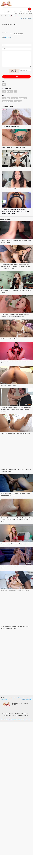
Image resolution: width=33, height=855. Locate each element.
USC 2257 (3, 719)
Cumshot (9, 91)
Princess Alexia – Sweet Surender (11, 188)
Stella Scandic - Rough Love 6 (9, 338)
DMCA (7, 719)
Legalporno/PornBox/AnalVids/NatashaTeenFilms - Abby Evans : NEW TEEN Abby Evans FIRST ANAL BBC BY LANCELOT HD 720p (16, 266)
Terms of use (19, 719)
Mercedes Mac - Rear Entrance (10, 168)
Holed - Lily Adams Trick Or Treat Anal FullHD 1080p (15, 433)
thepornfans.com (21, 13)
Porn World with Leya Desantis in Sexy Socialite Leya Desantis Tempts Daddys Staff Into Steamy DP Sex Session (16, 409)
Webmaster (24, 719)
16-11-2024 (4, 32)
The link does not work (26, 18)
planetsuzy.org (12, 697)
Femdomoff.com (7, 11)
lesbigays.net (29, 697)
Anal (6, 15)
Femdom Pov (22, 98)
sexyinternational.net (27, 699)
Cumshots (14, 98)
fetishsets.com (20, 697)
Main (2, 15)
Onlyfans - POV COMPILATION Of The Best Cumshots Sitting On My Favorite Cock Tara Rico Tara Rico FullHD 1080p (15, 211)
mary (4, 84)
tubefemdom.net (15, 11)
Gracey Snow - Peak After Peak (10, 126)
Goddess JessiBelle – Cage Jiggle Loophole (13, 543)
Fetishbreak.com (23, 11)
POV (15, 91)
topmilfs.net (4, 699)
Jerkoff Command (7, 101)
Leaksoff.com (29, 13)
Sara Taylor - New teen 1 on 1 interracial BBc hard (15, 590)
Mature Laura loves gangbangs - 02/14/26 (13, 147)
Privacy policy (12, 719)
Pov (8, 98)
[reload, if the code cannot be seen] (14, 71)
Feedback (29, 719)
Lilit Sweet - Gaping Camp (8, 385)
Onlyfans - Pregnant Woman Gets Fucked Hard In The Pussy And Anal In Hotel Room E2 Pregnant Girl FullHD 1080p (16, 519)
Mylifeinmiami (18, 101)
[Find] (29, 9)
